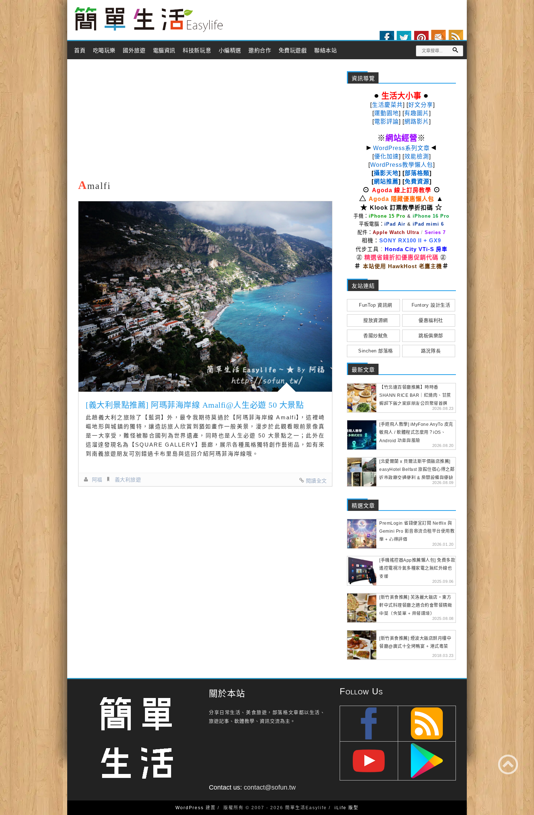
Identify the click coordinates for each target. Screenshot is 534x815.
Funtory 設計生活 (431, 305)
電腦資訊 (164, 50)
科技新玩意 (197, 50)
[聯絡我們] (438, 37)
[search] (455, 50)
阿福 (97, 480)
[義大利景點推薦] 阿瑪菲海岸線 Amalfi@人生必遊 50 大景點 (195, 404)
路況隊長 (431, 351)
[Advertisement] (205, 121)
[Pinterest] (421, 38)
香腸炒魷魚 (375, 335)
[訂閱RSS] (456, 37)
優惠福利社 (430, 320)
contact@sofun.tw (270, 787)
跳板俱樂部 (430, 335)
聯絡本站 (325, 50)
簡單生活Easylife (148, 19)
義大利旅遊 (128, 480)
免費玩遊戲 (293, 50)
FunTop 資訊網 (375, 305)
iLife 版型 (347, 807)
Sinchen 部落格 (375, 351)
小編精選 (230, 50)
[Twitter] (404, 38)
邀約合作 (259, 50)
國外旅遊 (134, 50)
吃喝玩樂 (104, 50)
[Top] (508, 764)
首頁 (79, 50)
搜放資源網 (375, 320)
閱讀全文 (316, 481)
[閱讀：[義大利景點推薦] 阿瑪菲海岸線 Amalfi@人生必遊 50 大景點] (205, 296)
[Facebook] (387, 38)
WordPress (189, 807)
